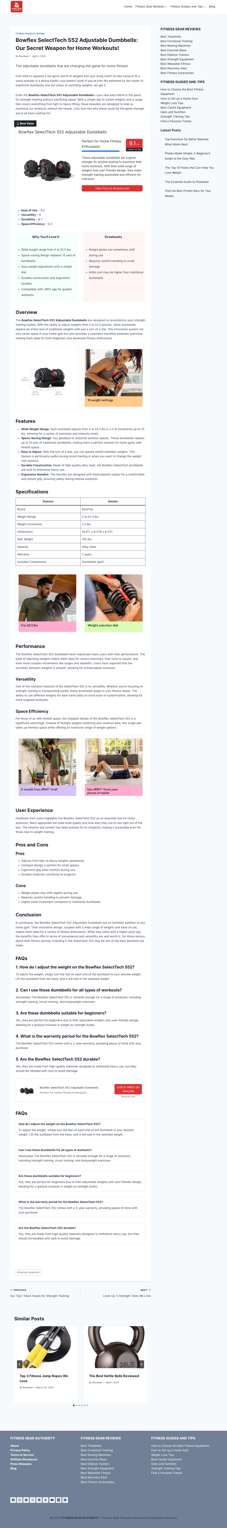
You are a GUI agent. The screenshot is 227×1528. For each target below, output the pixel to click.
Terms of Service (22, 1455)
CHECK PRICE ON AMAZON (128, 1089)
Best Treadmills (171, 36)
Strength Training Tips (175, 116)
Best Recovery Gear (174, 68)
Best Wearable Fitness (175, 63)
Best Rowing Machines (176, 45)
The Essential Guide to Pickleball (187, 182)
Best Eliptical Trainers (175, 54)
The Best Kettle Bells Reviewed (114, 1376)
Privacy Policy (20, 1450)
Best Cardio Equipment (176, 107)
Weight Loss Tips (172, 103)
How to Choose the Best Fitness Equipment (180, 1445)
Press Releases (21, 1464)
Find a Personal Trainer (176, 121)
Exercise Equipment (28, 1272)
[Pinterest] (26, 1500)
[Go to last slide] (19, 1364)
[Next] (141, 1364)
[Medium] (58, 1500)
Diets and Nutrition (173, 112)
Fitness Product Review (30, 33)
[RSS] (65, 1500)
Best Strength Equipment (177, 59)
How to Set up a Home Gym (179, 98)
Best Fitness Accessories (177, 73)
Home (128, 6)
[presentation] (45, 1347)
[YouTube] (52, 1500)
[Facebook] (13, 1500)
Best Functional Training (176, 41)
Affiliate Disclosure (23, 1459)
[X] (32, 1500)
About (14, 1445)
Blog (212, 6)
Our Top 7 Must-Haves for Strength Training (39, 1293)
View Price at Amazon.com (112, 188)
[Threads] (45, 1500)
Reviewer (24, 56)
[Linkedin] (39, 1500)
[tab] (74, 1405)
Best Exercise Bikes (173, 50)
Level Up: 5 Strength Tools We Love (127, 1293)
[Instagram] (19, 1500)
